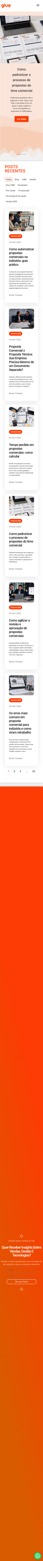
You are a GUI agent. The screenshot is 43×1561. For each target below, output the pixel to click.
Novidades (22, 185)
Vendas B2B (11, 201)
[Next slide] (38, 37)
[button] (19, 154)
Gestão (33, 179)
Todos (9, 179)
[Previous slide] (4, 37)
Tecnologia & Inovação (16, 196)
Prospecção (23, 190)
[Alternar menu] (37, 5)
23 (33, 771)
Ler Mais (35, 124)
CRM (24, 179)
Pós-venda (10, 190)
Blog (17, 179)
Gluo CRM (10, 185)
